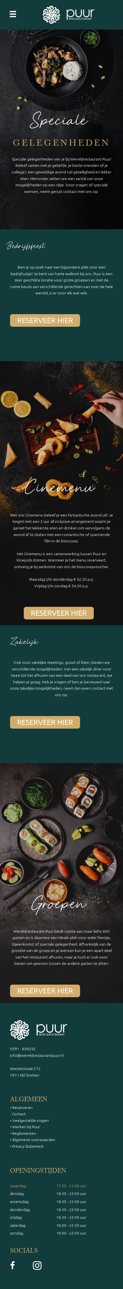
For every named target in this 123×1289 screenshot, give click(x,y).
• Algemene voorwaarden (32, 1139)
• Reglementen (23, 1133)
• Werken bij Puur (25, 1126)
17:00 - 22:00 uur (71, 1186)
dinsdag (17, 1193)
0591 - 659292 (23, 1049)
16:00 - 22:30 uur (71, 1225)
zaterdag (17, 1225)
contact (70, 191)
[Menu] (13, 13)
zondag (16, 1233)
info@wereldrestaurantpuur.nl (37, 1055)
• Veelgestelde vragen (29, 1120)
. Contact (18, 1114)
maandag (18, 1186)
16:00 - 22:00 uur (71, 1233)
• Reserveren (21, 1107)
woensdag (19, 1201)
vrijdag (16, 1217)
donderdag (20, 1209)
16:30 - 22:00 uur (71, 1193)
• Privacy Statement (26, 1146)
